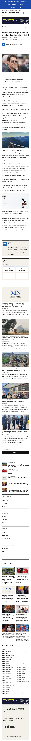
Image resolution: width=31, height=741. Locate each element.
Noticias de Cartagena (6, 651)
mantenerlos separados (15, 127)
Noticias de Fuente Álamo (22, 652)
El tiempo (4, 523)
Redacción (8, 44)
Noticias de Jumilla (6, 676)
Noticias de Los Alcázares (22, 648)
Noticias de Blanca (20, 675)
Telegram (17, 718)
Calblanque (4, 516)
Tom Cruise (5, 87)
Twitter (4, 720)
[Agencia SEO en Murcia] (10, 726)
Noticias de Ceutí (20, 663)
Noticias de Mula (5, 691)
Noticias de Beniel (20, 659)
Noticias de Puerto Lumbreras (23, 654)
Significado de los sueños (8, 545)
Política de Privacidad (18, 736)
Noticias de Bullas (20, 657)
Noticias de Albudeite (21, 689)
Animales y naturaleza (7, 548)
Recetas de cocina (6, 538)
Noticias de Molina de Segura (8, 655)
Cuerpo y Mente (20, 712)
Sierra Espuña (5, 513)
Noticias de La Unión (6, 689)
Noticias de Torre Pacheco (7, 667)
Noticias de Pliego (20, 679)
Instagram (11, 718)
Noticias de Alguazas (21, 667)
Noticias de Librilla (21, 677)
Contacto (11, 736)
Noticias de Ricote (20, 687)
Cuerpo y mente (5, 542)
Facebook (5, 718)
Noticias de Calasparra (21, 661)
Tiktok (22, 718)
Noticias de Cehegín (6, 693)
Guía (9, 4)
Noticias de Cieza (5, 661)
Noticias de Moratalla (21, 669)
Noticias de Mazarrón (6, 659)
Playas (3, 506)
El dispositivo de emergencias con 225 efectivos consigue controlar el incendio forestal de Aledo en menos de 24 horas (15, 338)
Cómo (3, 551)
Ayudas (3, 532)
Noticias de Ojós (20, 695)
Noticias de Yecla (5, 663)
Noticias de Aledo (20, 691)
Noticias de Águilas (6, 665)
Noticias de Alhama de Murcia (8, 685)
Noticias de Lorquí (20, 671)
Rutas (3, 510)
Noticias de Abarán (21, 656)
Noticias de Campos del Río (22, 685)
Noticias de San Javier (6, 669)
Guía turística (5, 500)
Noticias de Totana (6, 671)
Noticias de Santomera (21, 650)
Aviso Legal (6, 736)
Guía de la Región (7, 712)
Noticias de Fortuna (21, 665)
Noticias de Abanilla (21, 673)
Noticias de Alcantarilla (7, 657)
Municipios (4, 519)
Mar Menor (4, 503)
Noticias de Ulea (20, 693)
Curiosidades (5, 535)
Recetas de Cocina (7, 714)
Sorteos (14, 4)
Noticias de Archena (6, 687)
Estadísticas (10, 720)
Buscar (21, 4)
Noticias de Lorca (5, 653)
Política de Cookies (24, 735)
